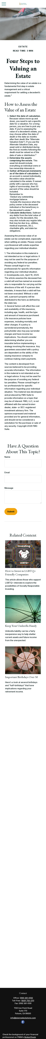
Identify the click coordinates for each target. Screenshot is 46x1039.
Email (7, 472)
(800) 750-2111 (27, 1001)
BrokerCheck (30, 1037)
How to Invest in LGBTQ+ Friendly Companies (20, 572)
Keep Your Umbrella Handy (21, 626)
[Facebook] (23, 1022)
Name (7, 457)
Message (8, 488)
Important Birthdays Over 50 (21, 677)
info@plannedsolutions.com (23, 1018)
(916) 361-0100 (26, 998)
